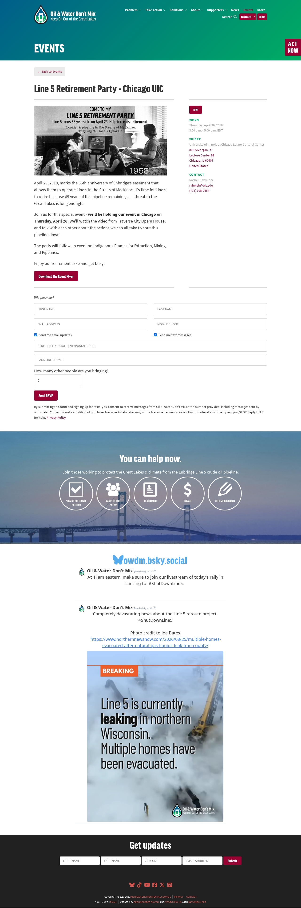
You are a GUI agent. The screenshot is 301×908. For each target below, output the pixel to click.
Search (227, 16)
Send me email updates (55, 335)
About (195, 10)
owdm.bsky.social (155, 559)
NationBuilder (197, 902)
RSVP (195, 109)
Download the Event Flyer (56, 276)
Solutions (177, 10)
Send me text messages (174, 335)
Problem (131, 10)
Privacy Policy (56, 417)
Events (248, 10)
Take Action (154, 10)
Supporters (215, 10)
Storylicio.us (173, 902)
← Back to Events (49, 71)
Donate (246, 16)
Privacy (178, 897)
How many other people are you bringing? (71, 371)
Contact (191, 897)
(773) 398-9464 (199, 190)
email (113, 902)
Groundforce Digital (146, 902)
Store (261, 10)
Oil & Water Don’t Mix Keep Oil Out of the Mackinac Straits (65, 14)
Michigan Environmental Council (150, 897)
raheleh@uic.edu (201, 185)
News (235, 10)
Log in (262, 16)
